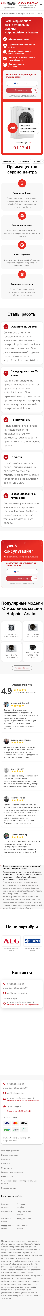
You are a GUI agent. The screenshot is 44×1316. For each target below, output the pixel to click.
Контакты (5, 1159)
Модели (37, 161)
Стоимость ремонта (10, 1150)
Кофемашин (6, 1211)
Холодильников (24, 1218)
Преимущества (8, 161)
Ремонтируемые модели (12, 1172)
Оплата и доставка (10, 1155)
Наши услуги (7, 1176)
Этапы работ (24, 161)
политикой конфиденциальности (26, 96)
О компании (6, 1168)
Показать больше (22, 668)
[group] (11, 943)
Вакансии (5, 1163)
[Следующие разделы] (42, 161)
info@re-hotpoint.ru (15, 1093)
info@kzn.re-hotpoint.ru (17, 993)
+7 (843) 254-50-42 (28, 3)
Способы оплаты (8, 1188)
